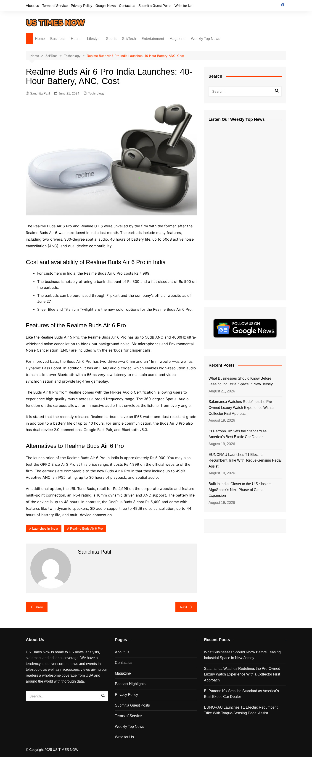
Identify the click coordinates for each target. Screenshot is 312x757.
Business (57, 39)
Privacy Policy (81, 6)
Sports (111, 39)
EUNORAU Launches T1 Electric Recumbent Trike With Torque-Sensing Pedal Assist (245, 460)
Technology (96, 93)
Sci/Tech (129, 39)
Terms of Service (55, 6)
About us (32, 6)
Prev (39, 607)
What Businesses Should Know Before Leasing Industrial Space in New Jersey (241, 381)
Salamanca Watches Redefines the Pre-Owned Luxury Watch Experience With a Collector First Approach (241, 407)
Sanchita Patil (40, 93)
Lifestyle (93, 39)
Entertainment (152, 39)
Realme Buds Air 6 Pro (86, 528)
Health (76, 39)
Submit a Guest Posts (154, 6)
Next (183, 607)
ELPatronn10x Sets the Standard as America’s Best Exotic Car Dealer (238, 434)
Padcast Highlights (130, 684)
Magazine (177, 39)
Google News (105, 6)
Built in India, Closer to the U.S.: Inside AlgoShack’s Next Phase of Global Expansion (240, 489)
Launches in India (45, 528)
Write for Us (183, 6)
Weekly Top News (205, 39)
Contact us (127, 6)
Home (40, 39)
